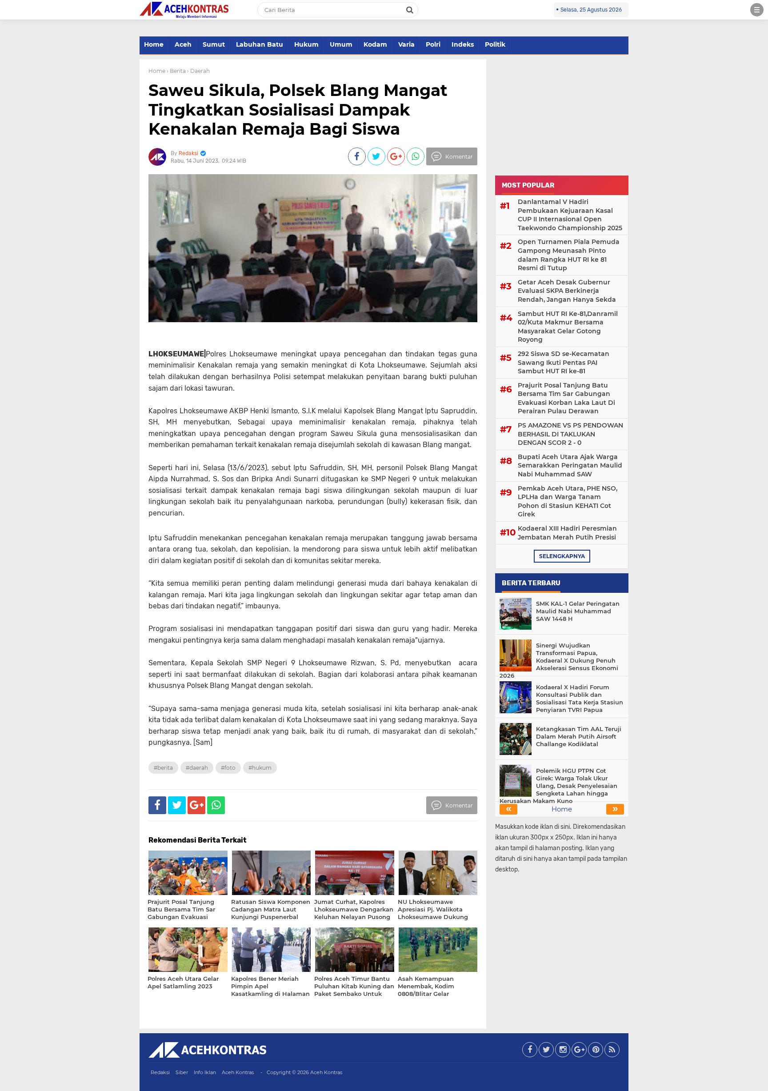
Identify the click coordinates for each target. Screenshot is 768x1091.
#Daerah (197, 767)
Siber (182, 1072)
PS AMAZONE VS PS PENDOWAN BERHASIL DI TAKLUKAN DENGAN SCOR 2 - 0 (570, 434)
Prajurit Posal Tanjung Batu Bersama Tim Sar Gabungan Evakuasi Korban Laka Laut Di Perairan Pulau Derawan (566, 398)
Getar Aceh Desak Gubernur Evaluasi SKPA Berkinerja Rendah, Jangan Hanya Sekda (567, 291)
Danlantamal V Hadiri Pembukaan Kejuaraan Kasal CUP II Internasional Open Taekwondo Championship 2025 (570, 215)
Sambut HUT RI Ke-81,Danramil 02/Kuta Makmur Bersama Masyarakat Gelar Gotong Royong (568, 327)
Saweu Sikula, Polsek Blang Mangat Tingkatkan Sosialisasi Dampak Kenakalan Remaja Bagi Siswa (298, 109)
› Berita (176, 71)
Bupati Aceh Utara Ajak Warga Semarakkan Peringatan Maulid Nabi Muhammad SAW (570, 465)
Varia (406, 44)
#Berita (163, 767)
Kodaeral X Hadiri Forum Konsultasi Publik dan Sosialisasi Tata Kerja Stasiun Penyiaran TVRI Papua (579, 698)
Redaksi (160, 1072)
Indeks (463, 44)
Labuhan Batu (259, 44)
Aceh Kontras (238, 1072)
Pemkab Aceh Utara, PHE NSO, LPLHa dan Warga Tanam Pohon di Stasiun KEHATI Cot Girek (567, 501)
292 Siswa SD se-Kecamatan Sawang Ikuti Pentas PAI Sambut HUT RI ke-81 (563, 362)
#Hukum (260, 767)
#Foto (228, 767)
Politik (495, 44)
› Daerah (198, 71)
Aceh (183, 44)
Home (154, 44)
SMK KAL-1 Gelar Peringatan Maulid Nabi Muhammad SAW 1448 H (578, 611)
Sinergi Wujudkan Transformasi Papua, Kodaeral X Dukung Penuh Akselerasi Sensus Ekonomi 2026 (559, 660)
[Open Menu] (757, 9)
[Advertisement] (561, 114)
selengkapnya (562, 556)
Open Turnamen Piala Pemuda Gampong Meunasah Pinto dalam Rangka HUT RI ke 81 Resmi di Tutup (569, 255)
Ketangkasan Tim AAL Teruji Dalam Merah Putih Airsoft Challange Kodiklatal (578, 736)
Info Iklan (205, 1072)
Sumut (214, 44)
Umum (341, 44)
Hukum (306, 44)
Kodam (375, 44)
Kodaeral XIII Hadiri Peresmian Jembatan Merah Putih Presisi (567, 532)
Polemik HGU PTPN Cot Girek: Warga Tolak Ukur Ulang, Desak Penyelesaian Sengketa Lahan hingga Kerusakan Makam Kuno (558, 785)
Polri (433, 44)
